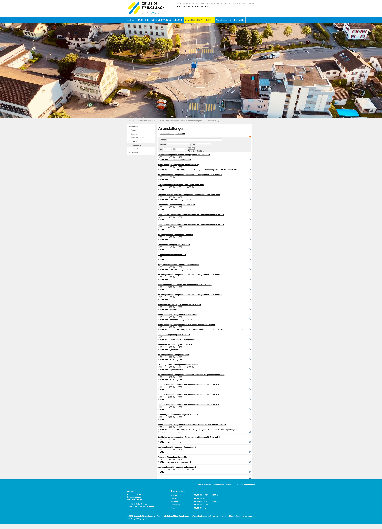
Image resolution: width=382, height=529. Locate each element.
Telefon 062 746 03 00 (138, 504)
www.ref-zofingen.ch (173, 180)
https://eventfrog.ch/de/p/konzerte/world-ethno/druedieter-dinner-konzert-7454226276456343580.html (206, 330)
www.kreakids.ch (172, 310)
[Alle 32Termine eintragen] (250, 478)
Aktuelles (221, 20)
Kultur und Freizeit (137, 138)
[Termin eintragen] (250, 160)
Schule (185, 3)
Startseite (177, 3)
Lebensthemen (135, 20)
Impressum (219, 484)
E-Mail (162, 160)
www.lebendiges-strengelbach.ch (178, 320)
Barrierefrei (209, 484)
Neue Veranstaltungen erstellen (172, 134)
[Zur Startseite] (146, 8)
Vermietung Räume (223, 3)
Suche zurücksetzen (196, 151)
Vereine (134, 141)
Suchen (191, 148)
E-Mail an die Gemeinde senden (141, 506)
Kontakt (192, 3)
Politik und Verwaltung (158, 20)
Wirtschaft (133, 153)
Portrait (133, 130)
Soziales (134, 134)
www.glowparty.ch (172, 350)
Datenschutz (230, 484)
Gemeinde (133, 126)
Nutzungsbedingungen (246, 484)
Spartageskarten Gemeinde (205, 3)
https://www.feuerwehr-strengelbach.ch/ (181, 340)
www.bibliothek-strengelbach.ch (178, 200)
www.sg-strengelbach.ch (175, 370)
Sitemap (200, 484)
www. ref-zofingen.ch (173, 360)
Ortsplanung (237, 20)
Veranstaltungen (137, 145)
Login (249, 3)
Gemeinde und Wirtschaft (199, 20)
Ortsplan (235, 3)
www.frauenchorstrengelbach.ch (178, 160)
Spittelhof (135, 149)
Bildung (178, 20)
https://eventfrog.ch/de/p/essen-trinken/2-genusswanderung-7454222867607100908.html (201, 170)
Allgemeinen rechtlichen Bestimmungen (232, 516)
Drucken (242, 3)
